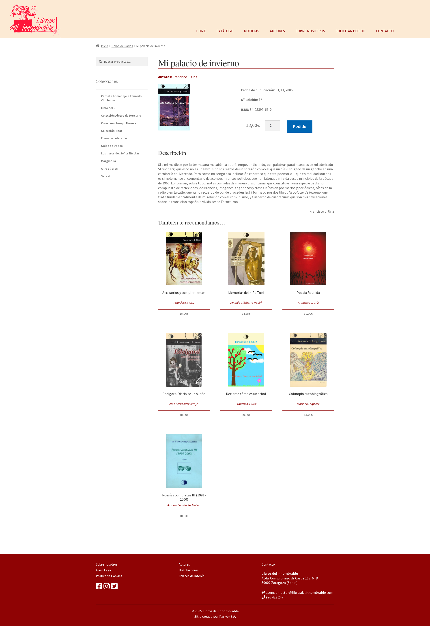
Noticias (251, 30)
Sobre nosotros (310, 30)
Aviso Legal (104, 570)
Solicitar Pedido (350, 30)
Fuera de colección (114, 138)
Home (201, 30)
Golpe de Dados (122, 46)
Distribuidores (189, 570)
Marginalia (108, 161)
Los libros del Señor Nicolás (120, 153)
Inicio (104, 46)
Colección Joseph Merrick (118, 123)
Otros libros (109, 169)
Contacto (385, 30)
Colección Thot (111, 131)
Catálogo (225, 30)
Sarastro (107, 176)
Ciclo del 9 (108, 108)
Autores (277, 30)
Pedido (299, 126)
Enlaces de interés (191, 576)
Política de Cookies (109, 576)
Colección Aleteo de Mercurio (121, 115)
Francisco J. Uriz (185, 77)
